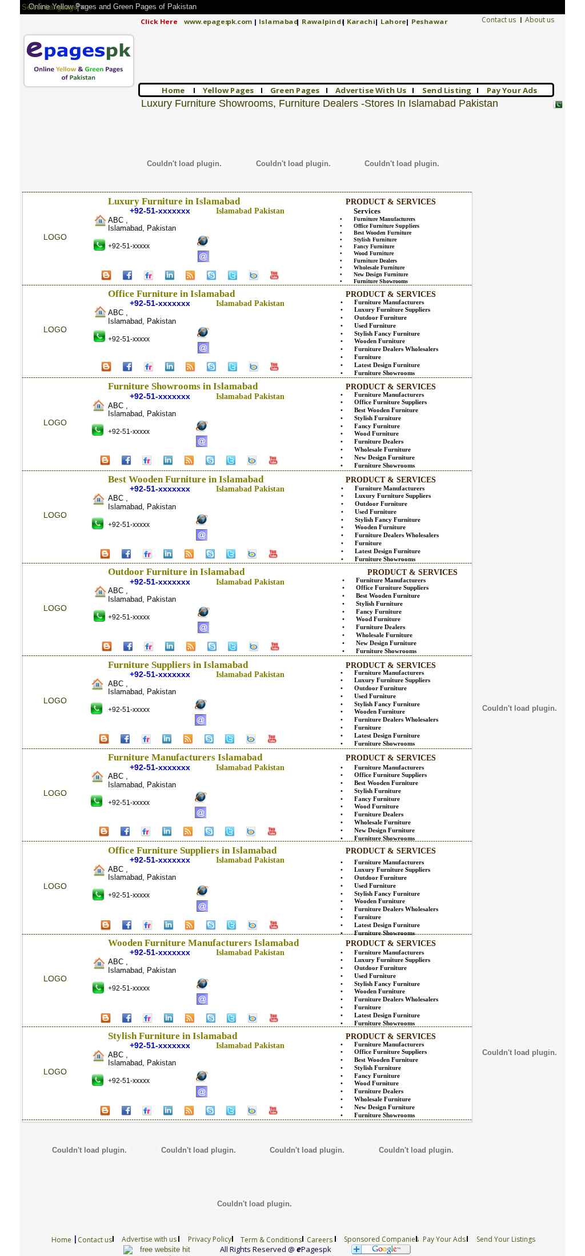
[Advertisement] (511, 164)
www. (193, 21)
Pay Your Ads (512, 90)
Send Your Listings (505, 1239)
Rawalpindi (323, 21)
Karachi (361, 21)
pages (218, 21)
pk (231, 21)
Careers (319, 1240)
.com (243, 21)
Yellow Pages (228, 90)
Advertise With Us (371, 90)
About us (539, 20)
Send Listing (447, 90)
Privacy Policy (209, 1239)
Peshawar (429, 21)
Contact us (499, 20)
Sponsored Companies (381, 1239)
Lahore (393, 21)
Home (173, 90)
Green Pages (295, 90)
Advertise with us (149, 1239)
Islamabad (279, 21)
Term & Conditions (271, 1240)
